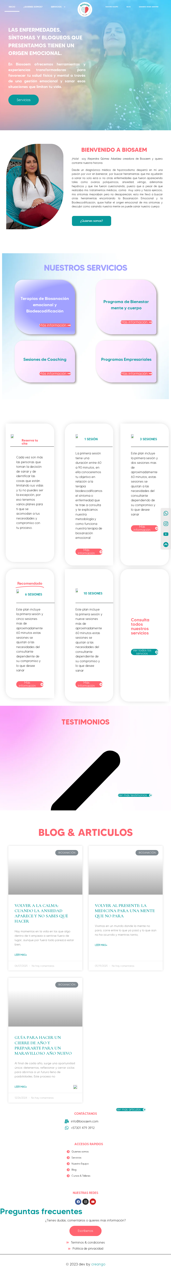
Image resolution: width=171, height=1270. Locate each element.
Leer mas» (21, 954)
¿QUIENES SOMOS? (33, 6)
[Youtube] (93, 1202)
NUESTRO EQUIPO (112, 7)
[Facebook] (78, 1202)
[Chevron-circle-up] (166, 544)
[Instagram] (85, 1202)
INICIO (12, 6)
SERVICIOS (56, 6)
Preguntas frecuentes (41, 1211)
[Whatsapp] (166, 513)
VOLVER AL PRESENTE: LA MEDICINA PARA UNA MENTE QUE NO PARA (125, 911)
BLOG (129, 7)
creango (98, 1264)
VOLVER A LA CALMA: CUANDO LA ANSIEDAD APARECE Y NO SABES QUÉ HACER (41, 913)
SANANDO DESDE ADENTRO (148, 7)
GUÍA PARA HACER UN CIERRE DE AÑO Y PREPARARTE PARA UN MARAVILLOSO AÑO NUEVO (43, 1045)
